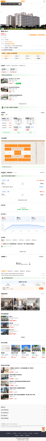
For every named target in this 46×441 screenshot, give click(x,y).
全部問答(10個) (22, 251)
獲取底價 (19, 83)
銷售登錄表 (42, 172)
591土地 (19, 433)
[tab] (3, 172)
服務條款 (21, 435)
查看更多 (23, 337)
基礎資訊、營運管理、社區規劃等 (11, 47)
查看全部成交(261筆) (22, 200)
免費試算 (41, 288)
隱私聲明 (23, 439)
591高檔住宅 (36, 433)
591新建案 (14, 433)
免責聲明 (16, 435)
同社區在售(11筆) (22, 103)
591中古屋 (25, 433)
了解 (19, 3)
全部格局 (42, 112)
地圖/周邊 (41, 256)
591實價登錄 (8, 433)
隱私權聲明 (27, 435)
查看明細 (41, 186)
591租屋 (30, 433)
